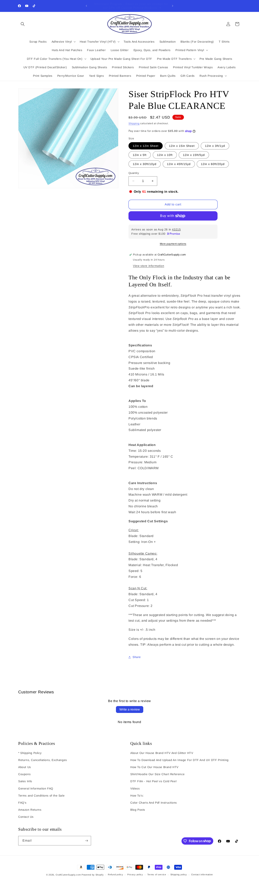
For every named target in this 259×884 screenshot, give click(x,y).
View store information (148, 265)
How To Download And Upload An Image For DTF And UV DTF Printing (179, 760)
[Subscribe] (86, 840)
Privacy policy (135, 874)
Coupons (24, 774)
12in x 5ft (139, 155)
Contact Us (26, 816)
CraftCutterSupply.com (68, 874)
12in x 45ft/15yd (179, 164)
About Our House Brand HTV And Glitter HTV (161, 753)
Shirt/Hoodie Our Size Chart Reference (157, 774)
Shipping (134, 123)
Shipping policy (178, 874)
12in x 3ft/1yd (215, 145)
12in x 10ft (165, 155)
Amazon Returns (29, 809)
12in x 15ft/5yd (194, 155)
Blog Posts (137, 809)
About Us (24, 767)
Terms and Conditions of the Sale (41, 795)
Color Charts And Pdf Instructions (153, 802)
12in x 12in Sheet (145, 145)
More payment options (173, 243)
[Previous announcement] (86, 6)
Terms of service (156, 874)
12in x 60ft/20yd (213, 164)
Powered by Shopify (93, 874)
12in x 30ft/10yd (144, 164)
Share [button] (137, 657)
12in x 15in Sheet (182, 145)
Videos (135, 788)
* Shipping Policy (29, 753)
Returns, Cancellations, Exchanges (42, 760)
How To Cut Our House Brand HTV (154, 767)
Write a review (129, 709)
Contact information (202, 874)
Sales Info (25, 781)
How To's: (137, 795)
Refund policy (115, 874)
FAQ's (22, 802)
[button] (22, 24)
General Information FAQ (35, 788)
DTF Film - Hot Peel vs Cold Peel (153, 781)
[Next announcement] (172, 6)
